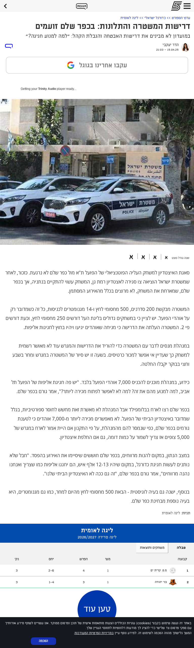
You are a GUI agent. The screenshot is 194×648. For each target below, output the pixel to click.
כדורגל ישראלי (155, 17)
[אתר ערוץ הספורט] (175, 6)
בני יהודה (161, 582)
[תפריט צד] (187, 6)
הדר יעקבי (171, 45)
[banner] (7, 5)
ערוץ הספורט (181, 17)
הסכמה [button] (43, 640)
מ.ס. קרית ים (159, 570)
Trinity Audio (47, 89)
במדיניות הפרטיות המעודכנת (94, 633)
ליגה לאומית (129, 17)
